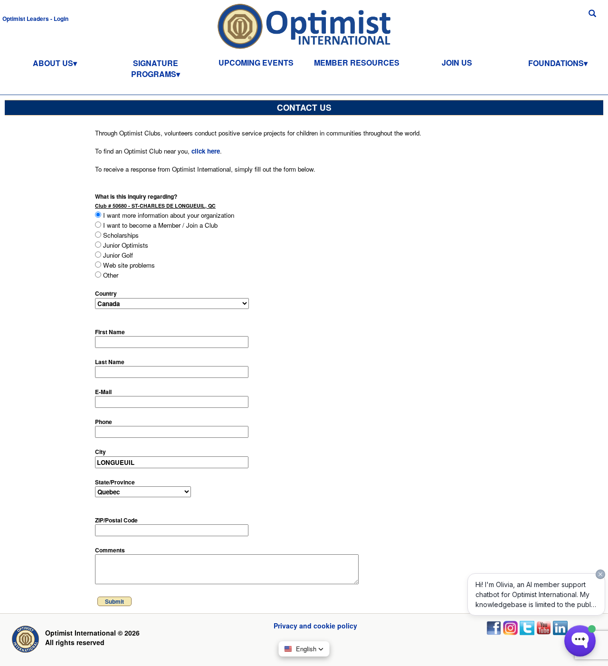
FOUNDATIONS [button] (556, 63)
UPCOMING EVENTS (256, 62)
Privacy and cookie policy (315, 625)
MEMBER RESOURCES (356, 62)
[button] (35, 18)
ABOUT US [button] (53, 63)
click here (205, 150)
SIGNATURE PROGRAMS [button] (154, 68)
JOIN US (457, 62)
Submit (114, 601)
